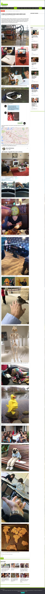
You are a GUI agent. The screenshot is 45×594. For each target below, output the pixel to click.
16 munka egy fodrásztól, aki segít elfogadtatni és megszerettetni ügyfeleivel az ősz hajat (5, 579)
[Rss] (44, 0)
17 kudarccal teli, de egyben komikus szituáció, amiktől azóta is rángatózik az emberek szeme (5, 569)
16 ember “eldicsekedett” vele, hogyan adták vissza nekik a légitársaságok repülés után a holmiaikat (24, 569)
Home (2, 8)
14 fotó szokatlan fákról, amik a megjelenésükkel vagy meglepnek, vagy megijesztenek (14, 579)
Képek (6, 15)
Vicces (8, 15)
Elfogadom (22, 592)
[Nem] (43, 591)
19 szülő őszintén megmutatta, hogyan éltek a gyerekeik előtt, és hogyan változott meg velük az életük (24, 580)
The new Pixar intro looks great (7, 554)
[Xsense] (6, 4)
